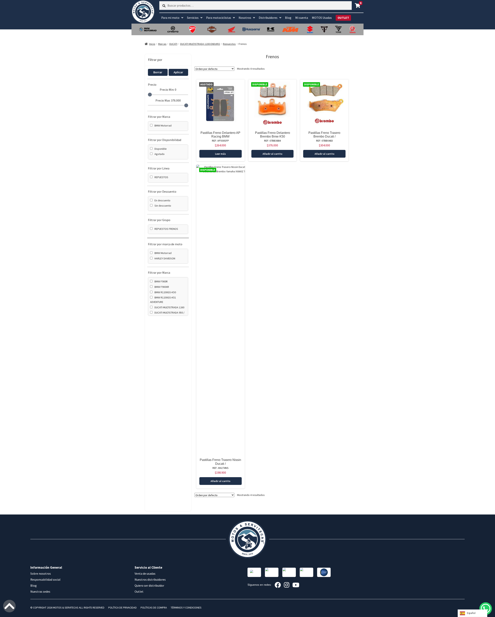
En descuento (162, 200)
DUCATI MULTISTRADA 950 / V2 (167, 315)
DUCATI (173, 44)
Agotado (159, 154)
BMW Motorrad (163, 125)
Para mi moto (170, 18)
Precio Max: (168, 100)
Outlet (139, 591)
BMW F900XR (161, 287)
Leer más (220, 154)
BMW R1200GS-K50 (165, 292)
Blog (288, 18)
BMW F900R (161, 281)
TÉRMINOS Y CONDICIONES (186, 607)
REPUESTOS (161, 177)
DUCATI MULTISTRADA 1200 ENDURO (200, 44)
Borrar (157, 72)
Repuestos (229, 44)
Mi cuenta (301, 18)
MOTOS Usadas (322, 18)
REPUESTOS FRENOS (166, 229)
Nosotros (245, 18)
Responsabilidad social (45, 579)
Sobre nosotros (40, 573)
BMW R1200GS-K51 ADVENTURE (163, 300)
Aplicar (178, 72)
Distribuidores (268, 18)
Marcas (162, 44)
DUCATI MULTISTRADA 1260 (169, 307)
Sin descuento (162, 205)
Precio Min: (168, 89)
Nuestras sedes (40, 591)
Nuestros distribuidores (150, 579)
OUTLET (343, 18)
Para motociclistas (218, 18)
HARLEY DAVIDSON (164, 258)
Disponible (160, 148)
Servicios (193, 18)
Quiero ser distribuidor (149, 585)
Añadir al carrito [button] (272, 154)
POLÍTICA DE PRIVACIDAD (122, 607)
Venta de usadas (145, 573)
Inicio (152, 44)
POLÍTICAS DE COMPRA (154, 607)
